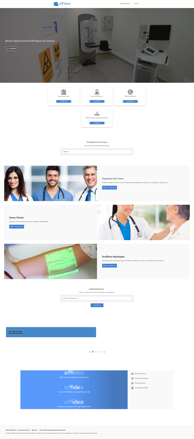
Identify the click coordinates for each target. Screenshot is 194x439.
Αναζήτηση (63, 101)
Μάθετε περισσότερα (109, 187)
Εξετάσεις (34, 430)
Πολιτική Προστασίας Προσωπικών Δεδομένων (52, 430)
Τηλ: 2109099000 (11, 48)
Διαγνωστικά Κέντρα (24, 430)
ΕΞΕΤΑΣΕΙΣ (136, 3)
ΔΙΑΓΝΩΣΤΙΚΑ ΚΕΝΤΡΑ (125, 3)
